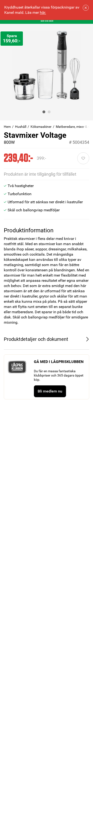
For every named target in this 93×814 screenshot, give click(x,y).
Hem (7, 127)
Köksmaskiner (41, 127)
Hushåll (20, 127)
